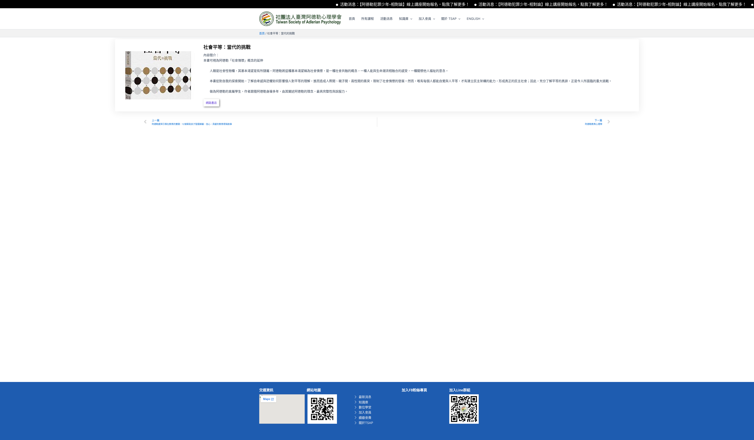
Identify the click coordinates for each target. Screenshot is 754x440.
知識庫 (403, 19)
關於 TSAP (449, 19)
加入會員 (425, 19)
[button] (410, 18)
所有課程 (367, 19)
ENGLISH (473, 19)
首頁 (352, 19)
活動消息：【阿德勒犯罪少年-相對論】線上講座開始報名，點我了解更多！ (390, 4)
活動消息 (386, 19)
